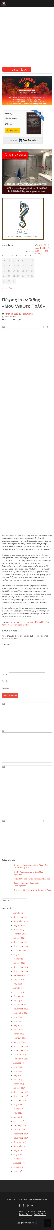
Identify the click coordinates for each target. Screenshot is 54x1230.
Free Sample (13, 118)
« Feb (4, 288)
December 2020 (20, 1004)
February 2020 (20, 1038)
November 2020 (20, 1009)
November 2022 (20, 946)
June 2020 (18, 1021)
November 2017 (20, 1138)
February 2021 (19, 996)
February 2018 (19, 1125)
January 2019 (19, 1088)
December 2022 (20, 942)
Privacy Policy (25, 1214)
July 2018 (17, 1104)
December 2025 (20, 917)
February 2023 (20, 934)
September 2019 (20, 1059)
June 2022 (18, 959)
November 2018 (20, 1096)
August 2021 (19, 980)
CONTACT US (40, 1214)
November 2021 (20, 971)
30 (9, 281)
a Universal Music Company (22, 622)
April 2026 (18, 913)
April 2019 (17, 1079)
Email (5, 681)
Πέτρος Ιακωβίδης (21, 625)
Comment (7, 644)
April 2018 (18, 1117)
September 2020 (21, 1013)
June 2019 (18, 1071)
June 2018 (18, 1109)
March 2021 (18, 992)
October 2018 (19, 1100)
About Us (23, 1211)
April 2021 (17, 988)
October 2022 (19, 950)
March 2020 (18, 1034)
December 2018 (20, 1092)
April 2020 (18, 1029)
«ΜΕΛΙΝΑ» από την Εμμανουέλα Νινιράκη (31, 879)
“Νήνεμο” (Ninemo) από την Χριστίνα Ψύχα (32, 890)
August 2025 (19, 925)
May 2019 (17, 1075)
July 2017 (17, 1154)
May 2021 (17, 984)
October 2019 (19, 1054)
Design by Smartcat (26, 1223)
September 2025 (20, 921)
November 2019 (20, 1050)
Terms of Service (37, 1211)
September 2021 (20, 975)
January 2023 (19, 938)
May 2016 (17, 1171)
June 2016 (18, 1167)
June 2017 (17, 1159)
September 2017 (20, 1146)
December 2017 (20, 1134)
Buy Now (14, 130)
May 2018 (17, 1113)
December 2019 (20, 1046)
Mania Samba (27, 314)
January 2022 (19, 963)
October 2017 (19, 1142)
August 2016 (19, 1163)
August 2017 (18, 1150)
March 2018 (18, 1121)
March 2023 (18, 930)
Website (5, 688)
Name (5, 674)
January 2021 (19, 1000)
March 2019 (18, 1084)
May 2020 (17, 1025)
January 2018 (19, 1129)
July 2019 (17, 1067)
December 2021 (20, 967)
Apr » (11, 288)
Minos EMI (39, 622)
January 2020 (19, 1042)
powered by (13, 140)
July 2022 (17, 955)
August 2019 (19, 1063)
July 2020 (17, 1017)
